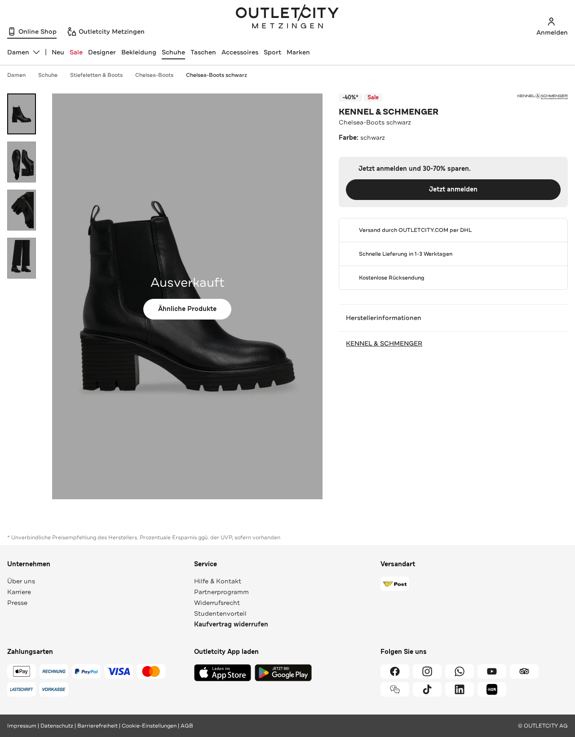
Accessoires (239, 52)
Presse (17, 603)
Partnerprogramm (221, 592)
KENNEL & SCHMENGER (388, 112)
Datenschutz (56, 725)
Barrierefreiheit (97, 725)
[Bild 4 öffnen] (21, 258)
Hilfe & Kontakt (217, 581)
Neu (58, 52)
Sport (272, 52)
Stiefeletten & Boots (96, 75)
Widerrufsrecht (217, 603)
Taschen (203, 52)
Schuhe (173, 52)
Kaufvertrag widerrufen (231, 624)
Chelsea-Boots (154, 75)
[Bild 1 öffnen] (21, 113)
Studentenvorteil (220, 613)
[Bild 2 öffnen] (21, 162)
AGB (187, 725)
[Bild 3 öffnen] (21, 210)
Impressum (21, 725)
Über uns (21, 581)
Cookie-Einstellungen (149, 725)
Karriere (19, 592)
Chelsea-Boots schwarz (216, 75)
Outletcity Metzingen (287, 17)
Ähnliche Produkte (187, 309)
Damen (16, 75)
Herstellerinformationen (383, 318)
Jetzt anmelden (453, 189)
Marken (298, 52)
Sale (76, 52)
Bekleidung (138, 52)
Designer (102, 52)
